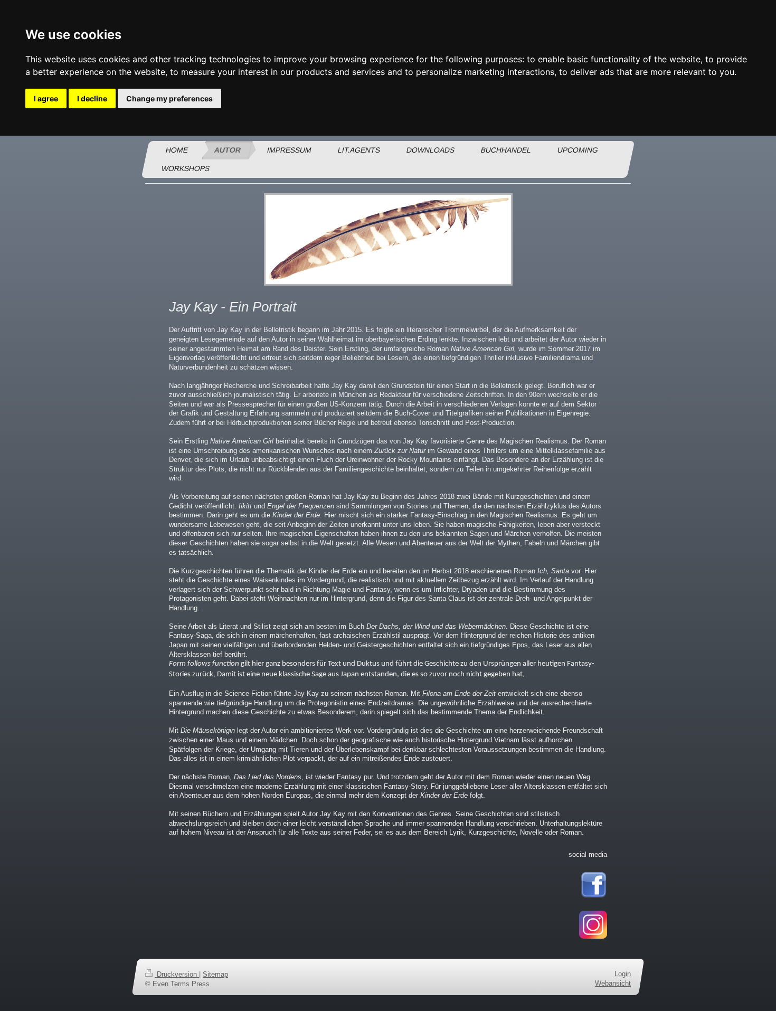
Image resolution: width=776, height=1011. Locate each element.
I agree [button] (46, 98)
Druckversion (177, 974)
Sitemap (215, 974)
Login (622, 974)
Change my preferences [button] (169, 98)
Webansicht (613, 983)
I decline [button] (92, 98)
